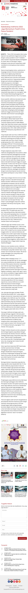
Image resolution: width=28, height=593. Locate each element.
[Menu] (2, 4)
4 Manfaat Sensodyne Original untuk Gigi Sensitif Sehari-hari (7, 481)
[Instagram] (14, 581)
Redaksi (5, 33)
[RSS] (19, 581)
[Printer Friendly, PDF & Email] (5, 421)
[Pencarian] (26, 4)
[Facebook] (9, 581)
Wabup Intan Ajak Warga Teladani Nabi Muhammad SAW (13, 560)
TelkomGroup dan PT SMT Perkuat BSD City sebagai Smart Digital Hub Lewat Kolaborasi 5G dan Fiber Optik (21, 495)
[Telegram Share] (23, 466)
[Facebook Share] (14, 466)
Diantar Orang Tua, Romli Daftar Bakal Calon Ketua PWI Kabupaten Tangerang (14, 565)
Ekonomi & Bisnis (5, 24)
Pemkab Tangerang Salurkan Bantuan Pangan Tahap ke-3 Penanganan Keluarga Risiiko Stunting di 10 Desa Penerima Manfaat (15, 549)
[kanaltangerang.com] (10, 4)
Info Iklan (20, 585)
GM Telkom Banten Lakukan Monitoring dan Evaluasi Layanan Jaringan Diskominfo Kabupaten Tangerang (7, 495)
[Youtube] (17, 581)
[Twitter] (11, 581)
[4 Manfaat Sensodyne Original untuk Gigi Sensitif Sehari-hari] (7, 475)
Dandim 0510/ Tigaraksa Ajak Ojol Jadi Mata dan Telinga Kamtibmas (15, 555)
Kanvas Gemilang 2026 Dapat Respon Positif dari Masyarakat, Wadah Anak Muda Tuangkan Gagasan (15, 570)
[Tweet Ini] (17, 466)
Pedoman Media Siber (14, 587)
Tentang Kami (9, 585)
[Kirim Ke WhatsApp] (26, 466)
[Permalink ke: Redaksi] (2, 34)
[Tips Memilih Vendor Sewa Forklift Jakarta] (21, 475)
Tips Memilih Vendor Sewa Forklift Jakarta (21, 481)
